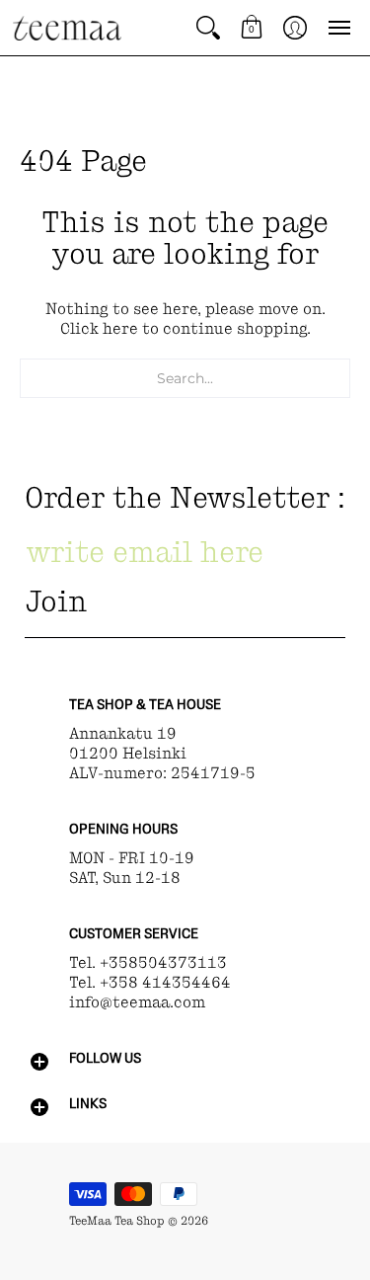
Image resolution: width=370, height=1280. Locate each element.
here (120, 328)
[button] (208, 27)
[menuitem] (208, 27)
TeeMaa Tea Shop (117, 1221)
